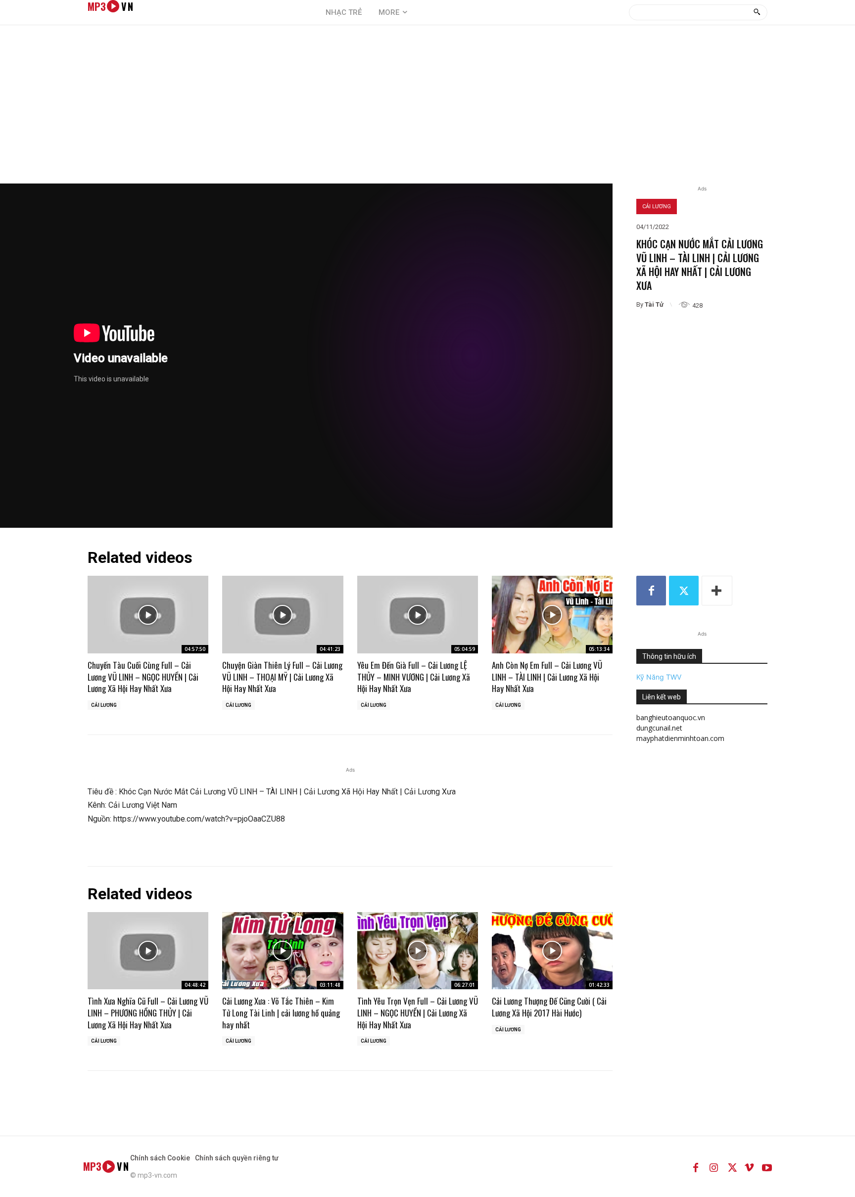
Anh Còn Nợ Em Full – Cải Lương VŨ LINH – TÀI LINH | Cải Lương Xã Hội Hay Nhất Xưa (547, 677)
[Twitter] (684, 590)
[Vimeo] (749, 1166)
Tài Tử (654, 304)
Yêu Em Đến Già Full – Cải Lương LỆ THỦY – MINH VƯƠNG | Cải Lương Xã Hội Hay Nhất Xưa (413, 677)
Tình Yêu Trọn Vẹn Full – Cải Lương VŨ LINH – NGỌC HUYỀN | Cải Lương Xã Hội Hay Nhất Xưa (417, 1013)
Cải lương (656, 206)
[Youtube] (767, 1166)
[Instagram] (713, 1166)
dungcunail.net (659, 728)
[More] (717, 590)
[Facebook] (651, 590)
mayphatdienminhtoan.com (680, 738)
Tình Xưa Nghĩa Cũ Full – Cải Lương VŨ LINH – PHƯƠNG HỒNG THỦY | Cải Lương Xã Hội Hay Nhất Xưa (148, 1013)
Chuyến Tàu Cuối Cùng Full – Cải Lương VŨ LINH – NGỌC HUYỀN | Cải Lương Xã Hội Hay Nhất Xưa (143, 677)
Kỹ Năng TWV (658, 677)
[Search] (756, 12)
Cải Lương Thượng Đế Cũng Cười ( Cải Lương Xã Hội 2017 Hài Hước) (549, 1007)
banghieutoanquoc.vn (670, 717)
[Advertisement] (427, 109)
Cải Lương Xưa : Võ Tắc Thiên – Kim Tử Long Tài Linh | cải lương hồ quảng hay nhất (281, 1013)
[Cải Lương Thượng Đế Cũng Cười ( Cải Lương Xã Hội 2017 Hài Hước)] (552, 950)
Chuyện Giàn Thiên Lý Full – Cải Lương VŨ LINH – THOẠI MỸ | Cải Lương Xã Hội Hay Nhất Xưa (282, 677)
